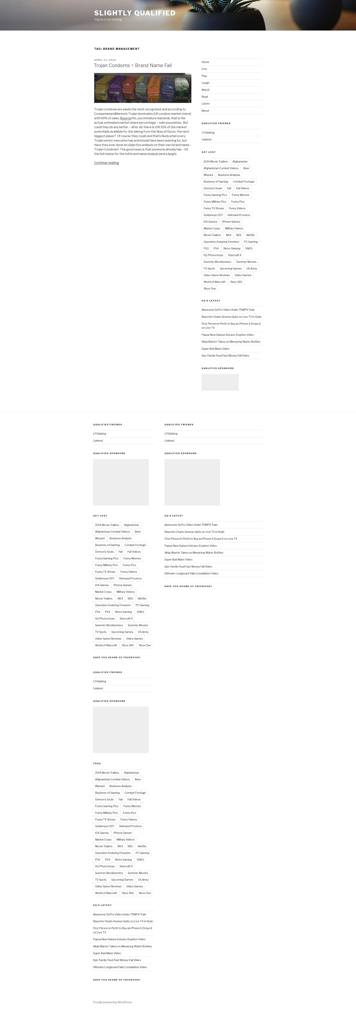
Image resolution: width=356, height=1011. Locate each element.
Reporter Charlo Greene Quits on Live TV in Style (231, 316)
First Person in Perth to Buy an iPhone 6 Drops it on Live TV (200, 538)
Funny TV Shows (214, 208)
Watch (206, 89)
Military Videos (234, 228)
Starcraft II (234, 255)
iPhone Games (231, 221)
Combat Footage (243, 181)
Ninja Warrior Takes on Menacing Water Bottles (231, 341)
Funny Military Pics (215, 201)
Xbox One (210, 288)
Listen (206, 103)
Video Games (243, 275)
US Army (252, 268)
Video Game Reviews (217, 275)
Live (204, 68)
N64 (228, 235)
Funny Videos (237, 208)
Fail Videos (242, 188)
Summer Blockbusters (217, 261)
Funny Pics (238, 201)
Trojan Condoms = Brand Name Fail (133, 65)
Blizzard (208, 174)
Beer (246, 168)
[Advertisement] (220, 382)
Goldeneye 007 (213, 215)
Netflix (250, 235)
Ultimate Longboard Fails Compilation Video (120, 967)
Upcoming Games (231, 268)
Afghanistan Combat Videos (221, 168)
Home (205, 62)
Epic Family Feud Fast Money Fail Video (225, 355)
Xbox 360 (236, 281)
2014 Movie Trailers (216, 161)
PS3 (206, 248)
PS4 (216, 248)
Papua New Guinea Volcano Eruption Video (228, 334)
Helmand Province (239, 215)
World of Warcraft (214, 281)
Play (204, 75)
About (205, 110)
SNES (248, 248)
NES (238, 235)
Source (126, 118)
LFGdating (208, 132)
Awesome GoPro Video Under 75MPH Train (228, 309)
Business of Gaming (216, 181)
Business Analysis (229, 174)
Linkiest (207, 139)
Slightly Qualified (135, 13)
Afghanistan (240, 161)
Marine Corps (212, 228)
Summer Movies (246, 261)
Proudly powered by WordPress (112, 1002)
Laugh (205, 82)
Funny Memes (240, 194)
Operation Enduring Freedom (221, 241)
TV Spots (209, 268)
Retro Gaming (231, 248)
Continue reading (106, 163)
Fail (229, 188)
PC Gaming (251, 241)
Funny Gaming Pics (215, 194)
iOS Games (210, 221)
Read (205, 96)
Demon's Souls (213, 188)
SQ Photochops (213, 255)
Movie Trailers (212, 235)
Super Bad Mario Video (216, 348)
